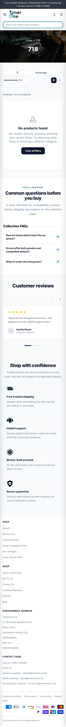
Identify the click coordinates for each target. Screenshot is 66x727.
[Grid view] (54, 80)
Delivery (7, 596)
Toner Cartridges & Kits (15, 545)
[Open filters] (17, 72)
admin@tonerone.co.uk (35, 673)
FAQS (5, 701)
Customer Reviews (12, 590)
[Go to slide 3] (40, 345)
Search (6, 528)
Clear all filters (33, 150)
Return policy (45, 696)
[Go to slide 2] (35, 345)
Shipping (58, 696)
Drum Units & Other (13, 557)
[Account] (54, 14)
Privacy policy (30, 696)
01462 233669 (19, 662)
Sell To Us (8, 578)
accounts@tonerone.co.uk (42, 683)
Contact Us (8, 584)
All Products (9, 534)
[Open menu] (5, 14)
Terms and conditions (12, 696)
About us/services (12, 572)
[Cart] (61, 14)
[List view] (60, 80)
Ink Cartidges (10, 551)
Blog (5, 601)
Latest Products (11, 539)
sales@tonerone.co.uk (32, 678)
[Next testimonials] (60, 299)
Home (29, 40)
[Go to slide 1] (27, 345)
